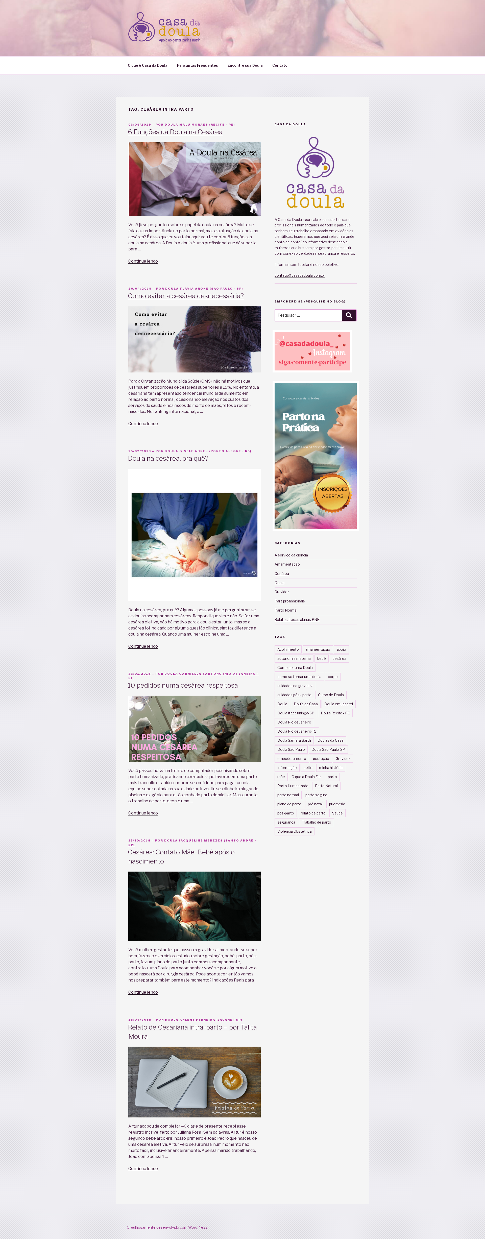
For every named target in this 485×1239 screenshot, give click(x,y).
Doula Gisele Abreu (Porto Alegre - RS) (208, 451)
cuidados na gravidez (294, 686)
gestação (321, 758)
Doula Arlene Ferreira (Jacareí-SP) (203, 1019)
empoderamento (291, 758)
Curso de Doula (331, 695)
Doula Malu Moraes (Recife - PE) (200, 124)
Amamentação (287, 564)
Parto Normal (286, 610)
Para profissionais (290, 601)
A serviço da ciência (291, 555)
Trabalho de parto (316, 822)
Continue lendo (143, 261)
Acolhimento (288, 649)
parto (332, 777)
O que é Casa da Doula (147, 65)
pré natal (315, 804)
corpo (333, 676)
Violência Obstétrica (294, 831)
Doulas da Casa (331, 740)
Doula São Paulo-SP (328, 749)
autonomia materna (294, 658)
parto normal (288, 795)
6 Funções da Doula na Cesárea (175, 132)
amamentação (317, 649)
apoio (341, 649)
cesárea (339, 658)
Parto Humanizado (292, 786)
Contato (279, 65)
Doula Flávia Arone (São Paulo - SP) (204, 288)
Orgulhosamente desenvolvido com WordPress (167, 1227)
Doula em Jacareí (338, 704)
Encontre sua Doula (245, 65)
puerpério (337, 804)
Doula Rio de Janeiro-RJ (296, 731)
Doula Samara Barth (294, 740)
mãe (281, 777)
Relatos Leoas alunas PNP (297, 619)
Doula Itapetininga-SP (295, 713)
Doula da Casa (306, 704)
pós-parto (285, 813)
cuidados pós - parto (294, 695)
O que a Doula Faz (306, 777)
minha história (331, 767)
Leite (307, 767)
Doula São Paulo (291, 749)
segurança (286, 822)
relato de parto (313, 813)
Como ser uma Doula (295, 667)
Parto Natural (326, 786)
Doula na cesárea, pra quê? (168, 458)
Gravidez (282, 592)
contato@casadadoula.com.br (300, 275)
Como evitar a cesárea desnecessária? (186, 296)
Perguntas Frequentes (197, 65)
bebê (321, 658)
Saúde (337, 813)
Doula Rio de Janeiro (294, 722)
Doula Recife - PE (335, 713)
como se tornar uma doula (299, 676)
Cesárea (282, 573)
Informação (287, 767)
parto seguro (316, 795)
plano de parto (289, 804)
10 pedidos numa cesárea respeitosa (183, 685)
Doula (279, 582)
